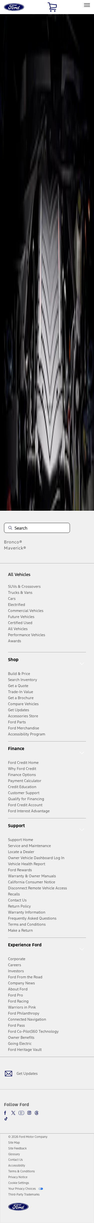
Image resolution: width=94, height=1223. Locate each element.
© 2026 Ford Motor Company (27, 1137)
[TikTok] (6, 1119)
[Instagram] (29, 1113)
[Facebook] (6, 1113)
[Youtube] (21, 1113)
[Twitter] (13, 1113)
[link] (14, 1142)
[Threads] (37, 1113)
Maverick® (15, 548)
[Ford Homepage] (18, 1210)
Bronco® (13, 542)
